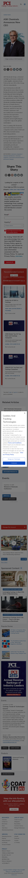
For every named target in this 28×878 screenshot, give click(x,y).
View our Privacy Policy (13, 453)
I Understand (14, 463)
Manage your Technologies (14, 459)
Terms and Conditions (15, 443)
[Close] (24, 413)
